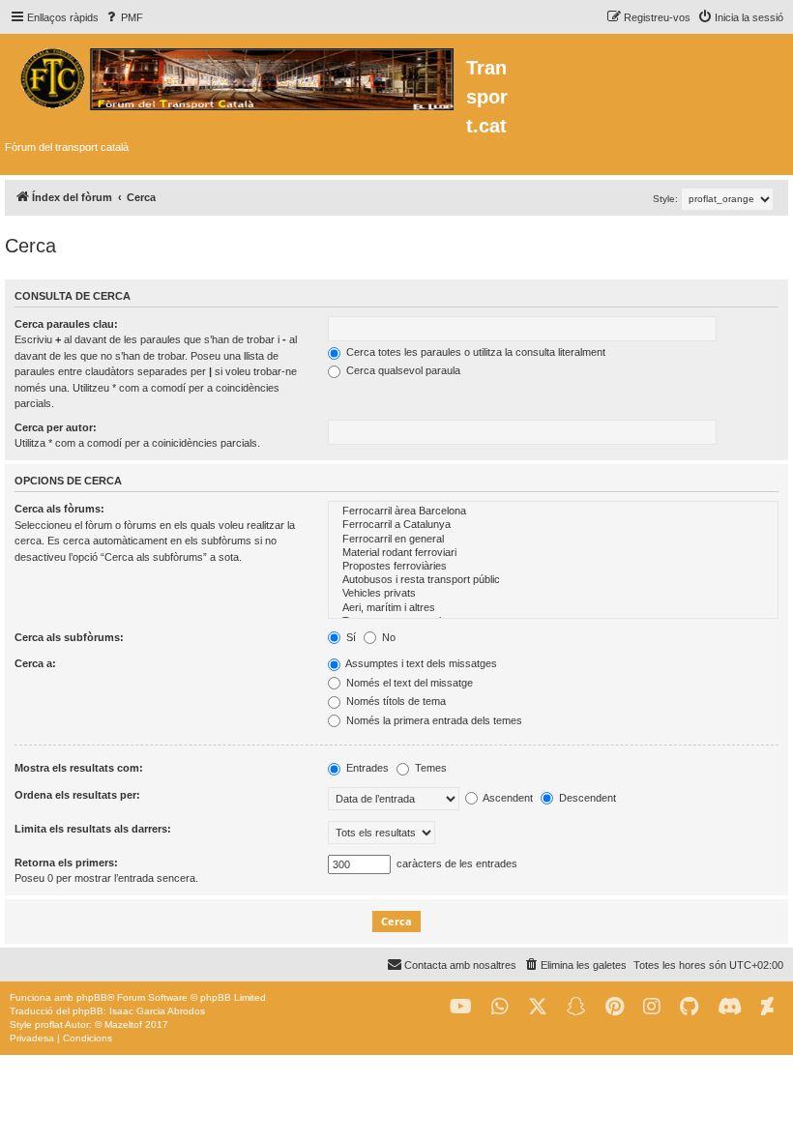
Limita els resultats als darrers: (93, 828)
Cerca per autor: (56, 427)
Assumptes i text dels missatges (420, 663)
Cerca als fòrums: (59, 508)
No (387, 637)
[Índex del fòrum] (235, 76)
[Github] (689, 1007)
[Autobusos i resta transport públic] (553, 580)
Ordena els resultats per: (77, 795)
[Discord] (730, 1007)
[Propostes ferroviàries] (553, 566)
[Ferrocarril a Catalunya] (553, 525)
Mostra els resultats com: (79, 768)
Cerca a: (35, 663)
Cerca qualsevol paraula (401, 370)
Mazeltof (123, 1024)
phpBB (91, 997)
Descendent (586, 798)
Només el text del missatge (408, 682)
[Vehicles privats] (553, 593)
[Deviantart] (767, 1007)
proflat (49, 1024)
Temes (429, 768)
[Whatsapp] (500, 1007)
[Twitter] (537, 1007)
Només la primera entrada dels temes (432, 720)
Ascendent (507, 798)
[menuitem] (123, 17)
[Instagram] (651, 1007)
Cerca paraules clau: (66, 324)
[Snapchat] (576, 1007)
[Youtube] (461, 1007)
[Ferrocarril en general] (553, 539)
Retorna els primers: (66, 862)
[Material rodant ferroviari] (553, 553)
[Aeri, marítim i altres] (553, 608)
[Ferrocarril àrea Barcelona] (553, 511)
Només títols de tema (394, 701)
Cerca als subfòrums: (69, 637)
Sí (349, 637)
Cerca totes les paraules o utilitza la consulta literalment (474, 352)
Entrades (366, 768)
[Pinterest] (615, 1007)
